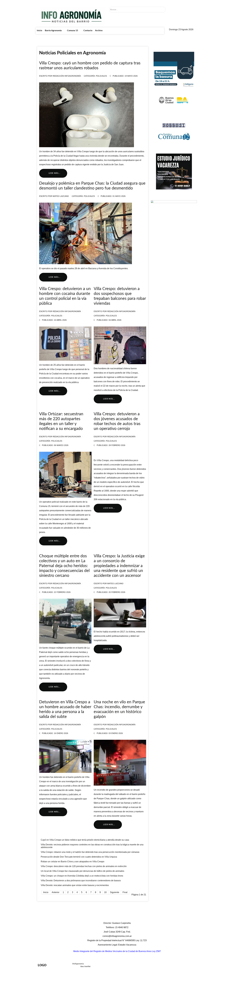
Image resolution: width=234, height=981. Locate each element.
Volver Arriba (186, 966)
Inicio (120, 966)
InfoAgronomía (78, 964)
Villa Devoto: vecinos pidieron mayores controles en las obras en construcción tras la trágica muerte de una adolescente (92, 845)
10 (105, 892)
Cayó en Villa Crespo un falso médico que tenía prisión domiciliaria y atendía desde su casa (85, 840)
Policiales (101, 76)
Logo (42, 965)
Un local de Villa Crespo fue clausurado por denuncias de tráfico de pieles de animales (82, 871)
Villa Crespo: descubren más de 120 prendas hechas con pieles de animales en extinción (84, 866)
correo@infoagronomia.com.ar (117, 936)
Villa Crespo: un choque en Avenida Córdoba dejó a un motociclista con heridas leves (82, 876)
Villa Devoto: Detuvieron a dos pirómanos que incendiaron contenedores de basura (81, 880)
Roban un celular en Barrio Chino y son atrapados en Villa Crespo (72, 861)
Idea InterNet (85, 966)
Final (125, 892)
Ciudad (168, 966)
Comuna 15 (154, 966)
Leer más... (54, 173)
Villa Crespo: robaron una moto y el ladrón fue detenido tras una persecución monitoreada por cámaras (90, 852)
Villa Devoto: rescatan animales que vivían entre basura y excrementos (75, 885)
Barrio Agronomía (136, 966)
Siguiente (114, 892)
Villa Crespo (132, 373)
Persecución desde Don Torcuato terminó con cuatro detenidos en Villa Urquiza (79, 857)
